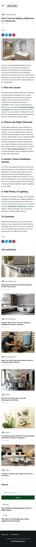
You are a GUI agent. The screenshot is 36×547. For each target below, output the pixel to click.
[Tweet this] (6, 35)
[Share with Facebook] (3, 35)
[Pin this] (13, 35)
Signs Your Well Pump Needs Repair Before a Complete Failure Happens (17, 361)
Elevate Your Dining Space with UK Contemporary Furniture (13, 399)
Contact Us (4, 534)
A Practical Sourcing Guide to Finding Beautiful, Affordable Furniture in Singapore (18, 437)
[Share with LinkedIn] (10, 35)
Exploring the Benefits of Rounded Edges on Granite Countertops (16, 286)
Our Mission (14, 534)
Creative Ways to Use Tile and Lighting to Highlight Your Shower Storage (15, 324)
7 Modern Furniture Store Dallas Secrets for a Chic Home (17, 475)
